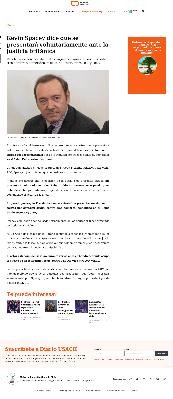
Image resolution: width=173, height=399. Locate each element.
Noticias (33, 11)
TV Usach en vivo (43, 390)
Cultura (70, 11)
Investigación (52, 11)
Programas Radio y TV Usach (97, 11)
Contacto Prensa (93, 390)
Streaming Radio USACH (68, 390)
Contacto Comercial (116, 390)
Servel (135, 390)
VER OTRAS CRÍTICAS (147, 89)
